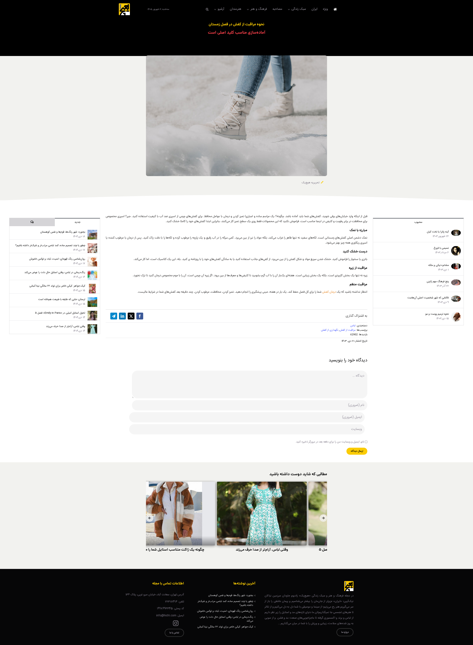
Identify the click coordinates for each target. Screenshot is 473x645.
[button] (207, 9)
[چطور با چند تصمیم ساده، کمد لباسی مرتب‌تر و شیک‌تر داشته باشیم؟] (92, 245)
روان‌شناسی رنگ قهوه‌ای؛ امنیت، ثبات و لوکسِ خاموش (57, 259)
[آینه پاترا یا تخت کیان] (456, 232)
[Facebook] (139, 316)
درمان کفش (329, 292)
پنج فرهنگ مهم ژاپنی (438, 281)
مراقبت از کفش (347, 330)
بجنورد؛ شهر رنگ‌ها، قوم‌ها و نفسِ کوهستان (62, 232)
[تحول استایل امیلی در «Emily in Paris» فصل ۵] (92, 313)
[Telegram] (113, 316)
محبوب (418, 222)
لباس (352, 326)
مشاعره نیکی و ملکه (438, 265)
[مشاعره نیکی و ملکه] (456, 265)
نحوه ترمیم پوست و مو (437, 314)
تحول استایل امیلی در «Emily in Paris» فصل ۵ (60, 313)
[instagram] (175, 623)
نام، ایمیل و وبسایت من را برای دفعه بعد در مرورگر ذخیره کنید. (329, 442)
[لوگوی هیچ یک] (124, 4)
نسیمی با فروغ (441, 248)
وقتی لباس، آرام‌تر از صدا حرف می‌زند (65, 326)
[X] (131, 316)
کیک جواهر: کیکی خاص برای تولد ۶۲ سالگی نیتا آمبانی (57, 286)
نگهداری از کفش (329, 330)
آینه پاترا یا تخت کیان (438, 232)
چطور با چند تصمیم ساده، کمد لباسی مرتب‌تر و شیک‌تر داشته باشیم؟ (50, 245)
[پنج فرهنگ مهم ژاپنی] (456, 281)
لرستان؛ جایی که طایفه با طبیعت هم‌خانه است (61, 299)
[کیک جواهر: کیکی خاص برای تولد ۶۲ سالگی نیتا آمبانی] (92, 286)
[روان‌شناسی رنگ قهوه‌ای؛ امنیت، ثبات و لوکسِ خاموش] (92, 259)
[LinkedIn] (122, 316)
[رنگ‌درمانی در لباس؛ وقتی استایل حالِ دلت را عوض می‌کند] (92, 272)
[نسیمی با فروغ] (456, 248)
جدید (77, 222)
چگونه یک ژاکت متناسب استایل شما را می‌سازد (191, 550)
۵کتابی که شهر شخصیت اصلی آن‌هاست (428, 298)
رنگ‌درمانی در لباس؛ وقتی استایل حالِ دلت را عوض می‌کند (54, 272)
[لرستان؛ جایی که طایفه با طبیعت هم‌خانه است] (92, 299)
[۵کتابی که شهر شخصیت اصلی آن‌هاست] (456, 298)
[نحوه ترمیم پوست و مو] (456, 314)
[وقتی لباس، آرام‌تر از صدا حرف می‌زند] (92, 326)
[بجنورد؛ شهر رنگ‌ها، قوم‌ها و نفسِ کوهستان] (92, 232)
